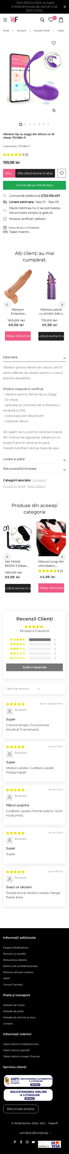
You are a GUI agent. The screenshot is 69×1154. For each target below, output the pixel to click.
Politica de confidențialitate (20, 966)
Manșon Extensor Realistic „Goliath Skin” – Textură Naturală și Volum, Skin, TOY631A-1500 (18, 312)
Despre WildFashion (16, 947)
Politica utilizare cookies (18, 972)
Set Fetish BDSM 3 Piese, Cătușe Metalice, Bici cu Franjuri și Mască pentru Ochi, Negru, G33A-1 (17, 564)
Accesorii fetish (14, 486)
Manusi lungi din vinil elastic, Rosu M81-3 (51, 564)
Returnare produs (20, 1109)
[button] (12, 154)
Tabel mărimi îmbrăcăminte (21, 1044)
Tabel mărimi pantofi (16, 1050)
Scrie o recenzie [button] (35, 667)
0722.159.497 (50, 196)
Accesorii (39, 480)
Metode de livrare (14, 1005)
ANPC (6, 978)
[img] (15, 704)
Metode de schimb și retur (19, 1017)
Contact (8, 1023)
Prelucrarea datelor (15, 959)
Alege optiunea (18, 336)
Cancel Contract (13, 984)
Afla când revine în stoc (10, 173)
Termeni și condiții (14, 953)
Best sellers (36, 486)
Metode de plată (13, 1011)
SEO (42, 1123)
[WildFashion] (14, 20)
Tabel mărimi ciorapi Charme (21, 1056)
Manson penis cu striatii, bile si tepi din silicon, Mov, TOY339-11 (51, 312)
